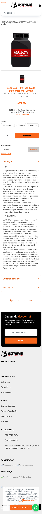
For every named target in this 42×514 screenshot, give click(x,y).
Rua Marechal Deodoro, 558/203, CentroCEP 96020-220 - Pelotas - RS (22, 446)
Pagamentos (6, 416)
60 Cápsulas (20, 125)
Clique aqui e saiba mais (27, 501)
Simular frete (6, 145)
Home (3, 21)
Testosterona (33, 21)
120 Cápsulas (7, 125)
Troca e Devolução (9, 411)
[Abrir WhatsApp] (35, 507)
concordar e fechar (21, 507)
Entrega (4, 421)
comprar (27, 136)
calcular (33, 149)
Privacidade (6, 387)
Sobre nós (5, 382)
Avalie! (26, 96)
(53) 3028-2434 (11, 435)
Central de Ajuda (8, 406)
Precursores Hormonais (17, 21)
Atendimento (6, 392)
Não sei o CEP (6, 154)
